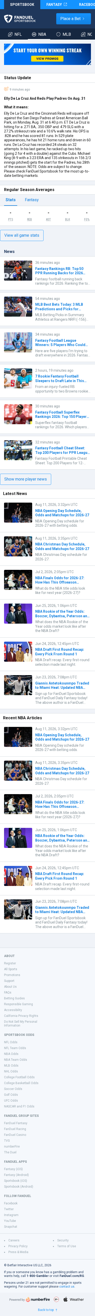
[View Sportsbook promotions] (47, 54)
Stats (11, 199)
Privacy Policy (18, 1246)
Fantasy (32, 199)
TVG (7, 1140)
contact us (66, 1286)
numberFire (12, 1146)
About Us (10, 986)
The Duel (10, 1152)
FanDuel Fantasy (15, 1123)
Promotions (12, 975)
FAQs (7, 992)
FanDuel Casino (15, 1135)
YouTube (10, 1221)
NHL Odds (11, 1071)
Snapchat (10, 1226)
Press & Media (18, 1252)
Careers (14, 1240)
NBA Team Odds (15, 1060)
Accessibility (13, 1010)
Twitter (9, 1209)
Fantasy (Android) (16, 1175)
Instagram (11, 1215)
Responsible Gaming (18, 1004)
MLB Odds (11, 1065)
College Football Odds (19, 1077)
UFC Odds (11, 1100)
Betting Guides (14, 998)
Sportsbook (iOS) (15, 1181)
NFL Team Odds (15, 1048)
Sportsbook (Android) (18, 1186)
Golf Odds (11, 1095)
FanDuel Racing (15, 1129)
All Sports (10, 969)
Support (9, 981)
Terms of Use (66, 1246)
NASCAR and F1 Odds (19, 1106)
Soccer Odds (13, 1089)
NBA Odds (11, 1054)
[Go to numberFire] (29, 1299)
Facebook (10, 1203)
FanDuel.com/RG (72, 1276)
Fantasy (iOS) (13, 1169)
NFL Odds (10, 1042)
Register (10, 963)
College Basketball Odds (21, 1083)
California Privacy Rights (21, 1016)
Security (63, 1240)
